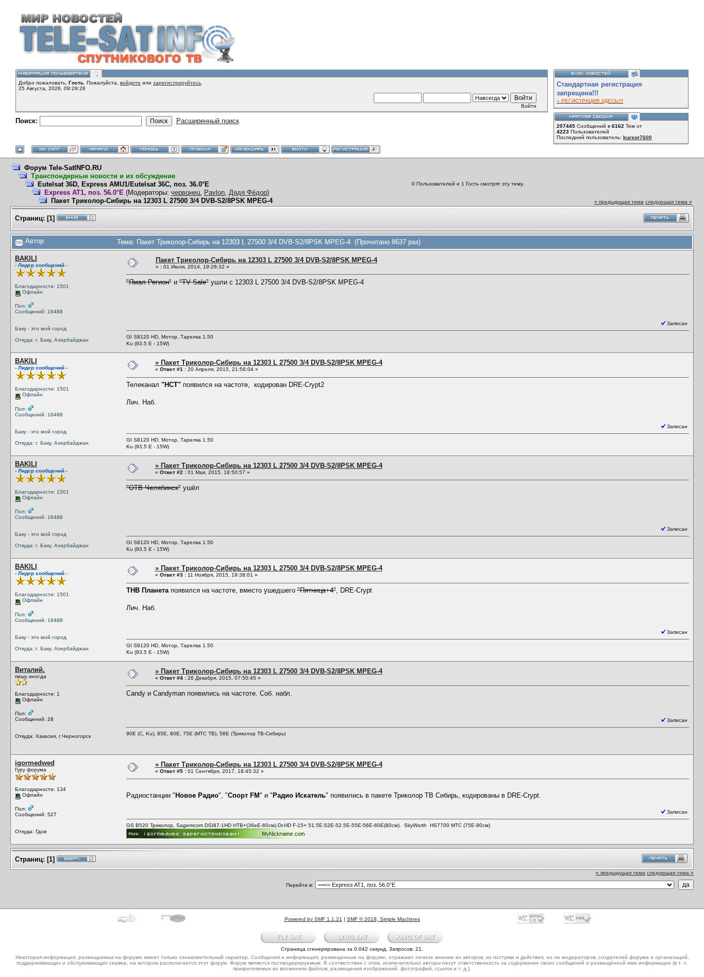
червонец (185, 192)
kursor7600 (637, 137)
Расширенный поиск (207, 121)
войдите (130, 83)
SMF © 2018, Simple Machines (383, 919)
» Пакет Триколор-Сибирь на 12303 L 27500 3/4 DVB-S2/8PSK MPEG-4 (268, 362)
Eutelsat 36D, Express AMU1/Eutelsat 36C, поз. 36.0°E (123, 184)
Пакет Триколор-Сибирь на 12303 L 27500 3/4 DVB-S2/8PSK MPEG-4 (162, 201)
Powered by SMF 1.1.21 (313, 919)
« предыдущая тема (619, 202)
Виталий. (30, 669)
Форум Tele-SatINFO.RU (63, 168)
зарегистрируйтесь (177, 83)
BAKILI (26, 258)
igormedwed (35, 763)
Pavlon (214, 192)
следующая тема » (668, 202)
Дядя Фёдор (248, 192)
